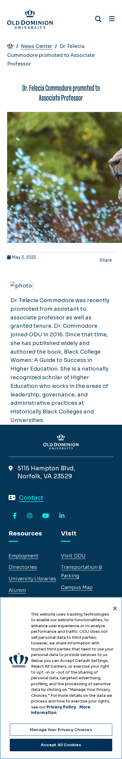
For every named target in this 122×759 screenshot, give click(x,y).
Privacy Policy (61, 707)
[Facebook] (15, 516)
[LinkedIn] (62, 516)
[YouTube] (45, 516)
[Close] (114, 608)
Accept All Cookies (61, 744)
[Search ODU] (98, 19)
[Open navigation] (112, 19)
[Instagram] (29, 516)
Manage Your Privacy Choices (61, 729)
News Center (36, 46)
